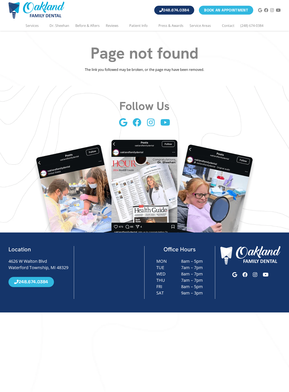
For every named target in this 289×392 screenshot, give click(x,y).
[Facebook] (266, 10)
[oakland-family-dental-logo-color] (36, 10)
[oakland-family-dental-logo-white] (250, 255)
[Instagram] (272, 10)
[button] (41, 25)
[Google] (260, 10)
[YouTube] (278, 10)
